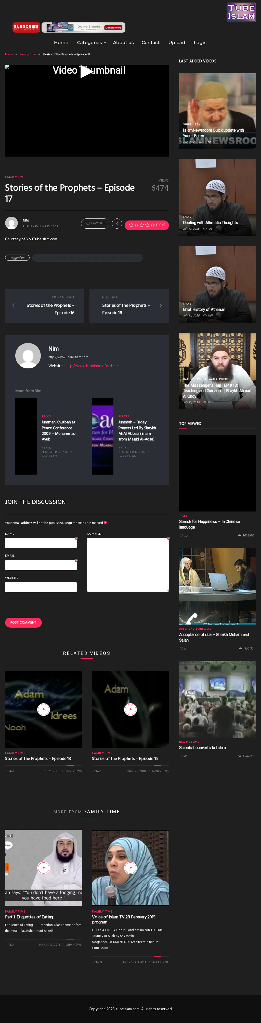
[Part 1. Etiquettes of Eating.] (43, 868)
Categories (89, 42)
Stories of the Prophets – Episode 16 (125, 758)
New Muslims (189, 742)
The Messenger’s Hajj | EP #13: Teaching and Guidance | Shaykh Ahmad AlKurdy (217, 391)
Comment (128, 534)
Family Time (28, 54)
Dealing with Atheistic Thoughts (210, 222)
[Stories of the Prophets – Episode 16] (130, 709)
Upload (176, 42)
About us (123, 42)
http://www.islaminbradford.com (92, 366)
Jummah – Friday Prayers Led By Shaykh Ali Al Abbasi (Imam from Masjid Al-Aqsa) (137, 431)
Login (200, 42)
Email (41, 556)
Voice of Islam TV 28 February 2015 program (123, 920)
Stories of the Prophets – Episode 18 (38, 758)
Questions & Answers (195, 629)
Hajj (186, 379)
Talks (46, 416)
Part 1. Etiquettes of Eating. (29, 917)
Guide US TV (192, 124)
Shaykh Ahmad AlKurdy (211, 379)
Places (124, 416)
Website (11, 577)
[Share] (117, 223)
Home (61, 42)
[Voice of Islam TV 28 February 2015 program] (130, 868)
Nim (53, 348)
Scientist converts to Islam (202, 747)
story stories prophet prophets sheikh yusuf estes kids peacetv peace (87, 258)
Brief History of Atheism (204, 309)
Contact (151, 42)
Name (41, 534)
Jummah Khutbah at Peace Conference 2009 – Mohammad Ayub (59, 431)
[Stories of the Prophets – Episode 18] (43, 709)
